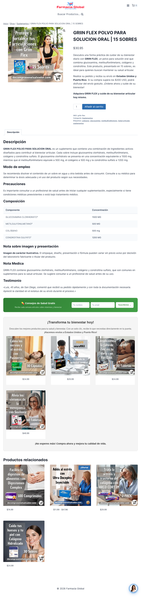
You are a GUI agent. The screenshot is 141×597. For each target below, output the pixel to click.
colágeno (85, 121)
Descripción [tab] (13, 132)
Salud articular (124, 121)
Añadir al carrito (94, 106)
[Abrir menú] (128, 5)
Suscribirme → (124, 305)
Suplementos (87, 118)
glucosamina (95, 121)
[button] (64, 30)
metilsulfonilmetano (109, 121)
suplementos (78, 123)
